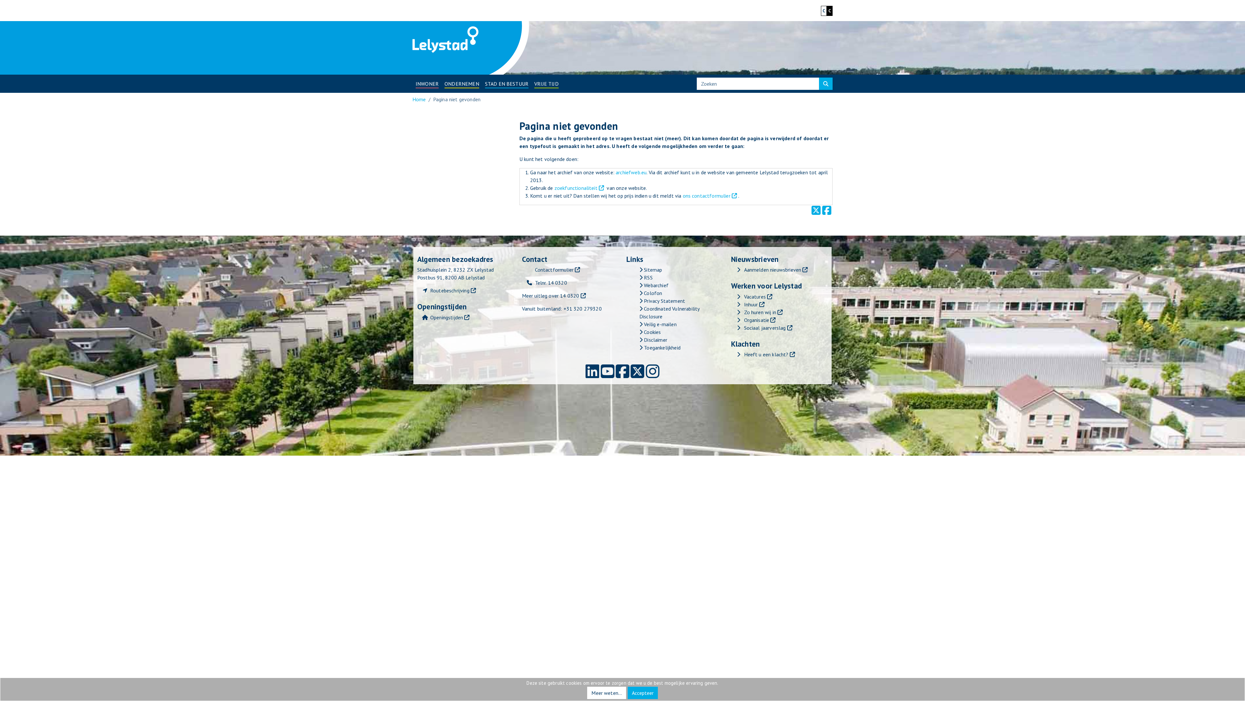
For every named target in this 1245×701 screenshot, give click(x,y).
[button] (427, 84)
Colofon (652, 293)
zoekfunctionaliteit (576, 188)
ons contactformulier (706, 195)
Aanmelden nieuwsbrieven (772, 269)
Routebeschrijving (449, 290)
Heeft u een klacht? (766, 354)
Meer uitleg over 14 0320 (550, 295)
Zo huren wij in (760, 312)
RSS (648, 277)
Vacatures (755, 296)
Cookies (652, 332)
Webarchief (656, 285)
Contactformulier (554, 269)
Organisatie (756, 320)
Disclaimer (655, 340)
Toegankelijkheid (662, 347)
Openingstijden (446, 317)
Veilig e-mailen (660, 324)
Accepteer (643, 693)
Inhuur (751, 304)
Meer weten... (606, 693)
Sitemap (652, 269)
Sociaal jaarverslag (765, 328)
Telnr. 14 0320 (551, 282)
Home (419, 99)
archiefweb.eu (631, 172)
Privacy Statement (664, 301)
